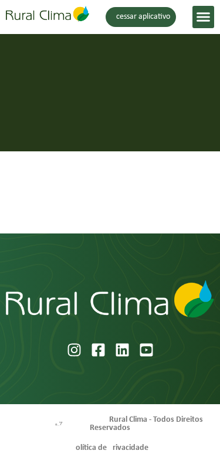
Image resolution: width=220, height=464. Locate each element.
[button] (203, 17)
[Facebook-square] (98, 350)
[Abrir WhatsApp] (190, 434)
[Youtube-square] (146, 350)
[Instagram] (74, 350)
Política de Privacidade (110, 447)
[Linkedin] (122, 350)
